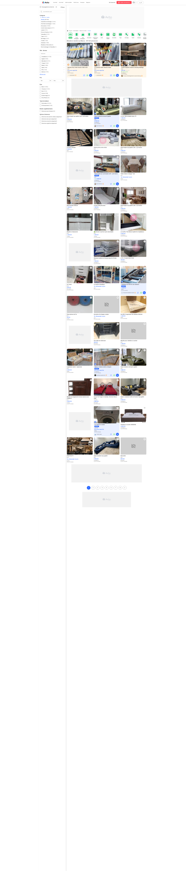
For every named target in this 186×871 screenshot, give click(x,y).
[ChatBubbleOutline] (84, 75)
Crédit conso (76, 2)
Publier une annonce (125, 2)
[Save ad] (91, 44)
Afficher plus (42, 74)
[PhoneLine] (90, 75)
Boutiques (82, 2)
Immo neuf (61, 2)
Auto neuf (55, 2)
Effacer (63, 7)
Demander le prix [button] (127, 177)
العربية (140, 2)
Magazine (88, 2)
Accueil (70, 30)
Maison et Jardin (45, 17)
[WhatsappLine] (87, 75)
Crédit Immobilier (68, 2)
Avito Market (75, 30)
